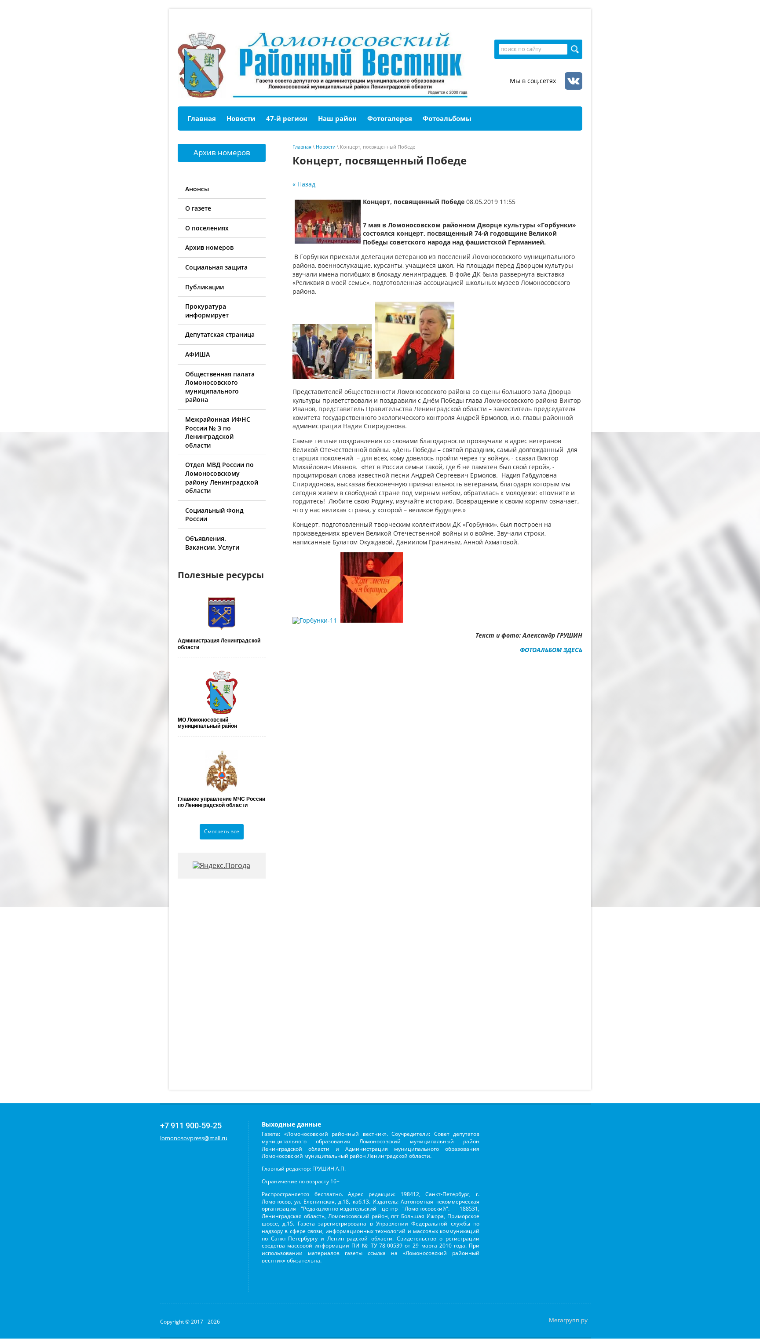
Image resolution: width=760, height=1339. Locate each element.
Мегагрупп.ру (568, 1320)
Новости (326, 146)
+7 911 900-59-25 (191, 1125)
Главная (301, 146)
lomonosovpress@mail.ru (193, 1138)
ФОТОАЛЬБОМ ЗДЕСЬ (551, 650)
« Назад (303, 184)
